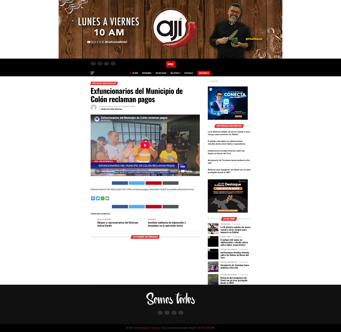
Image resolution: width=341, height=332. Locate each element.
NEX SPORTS (175, 73)
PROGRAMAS (146, 73)
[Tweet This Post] (137, 183)
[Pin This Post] (154, 183)
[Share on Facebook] (120, 183)
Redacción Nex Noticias (111, 109)
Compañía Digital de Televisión (146, 328)
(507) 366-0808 (208, 328)
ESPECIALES (188, 73)
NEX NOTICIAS (161, 73)
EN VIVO (134, 73)
